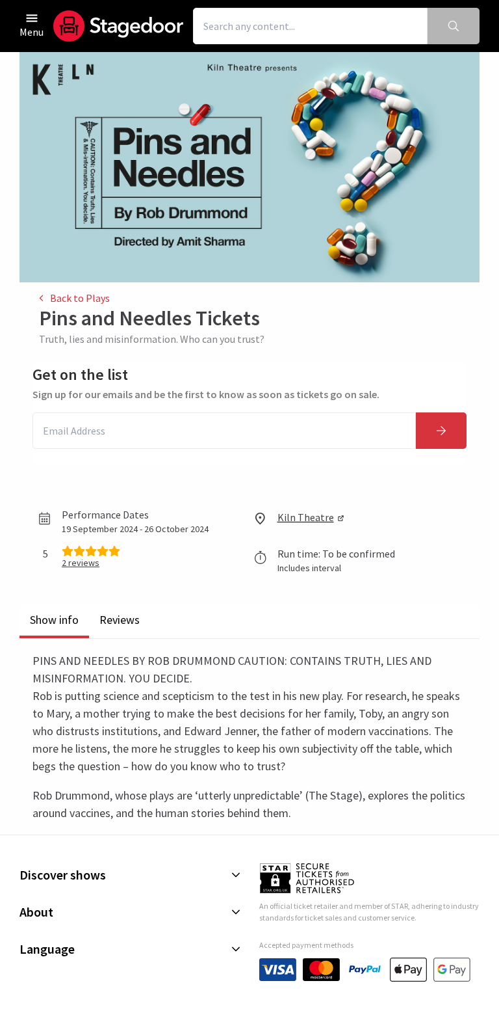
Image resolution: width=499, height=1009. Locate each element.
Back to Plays (80, 297)
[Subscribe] (441, 430)
